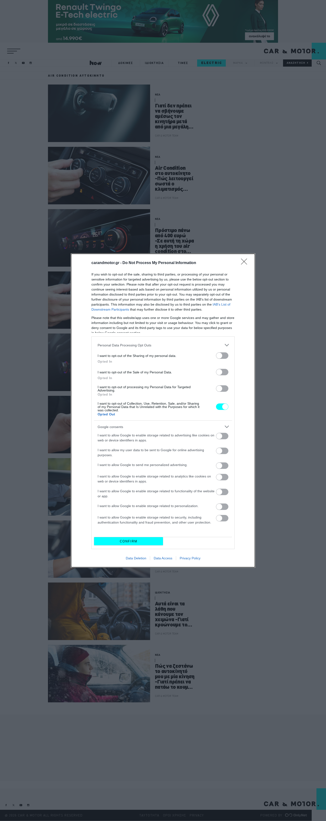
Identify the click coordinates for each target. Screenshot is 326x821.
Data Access (163, 558)
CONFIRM (128, 541)
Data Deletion (136, 558)
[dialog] (163, 410)
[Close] (245, 263)
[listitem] (163, 345)
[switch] (222, 355)
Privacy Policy (190, 558)
